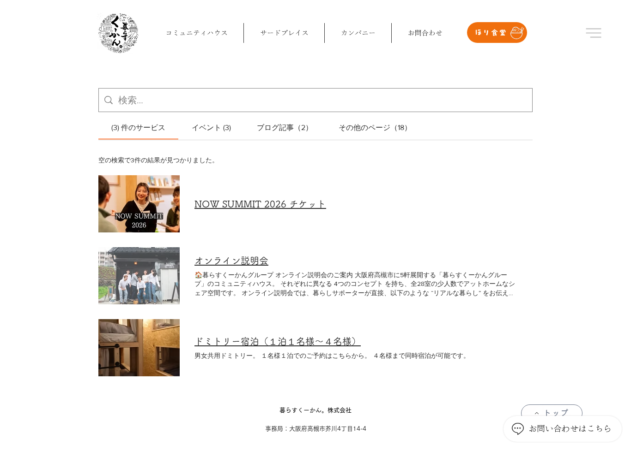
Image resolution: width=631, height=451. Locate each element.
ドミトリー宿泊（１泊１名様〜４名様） (277, 341)
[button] (593, 33)
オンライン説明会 (231, 260)
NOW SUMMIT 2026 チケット (260, 203)
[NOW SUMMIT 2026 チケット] (139, 203)
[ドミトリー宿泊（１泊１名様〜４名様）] (139, 347)
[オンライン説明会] (139, 275)
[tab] (138, 128)
